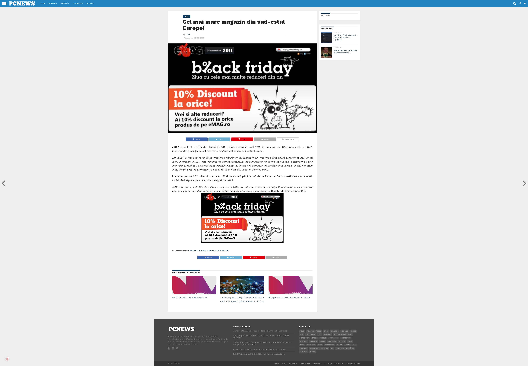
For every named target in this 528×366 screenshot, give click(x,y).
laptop (342, 341)
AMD (350, 334)
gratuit (303, 352)
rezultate (214, 251)
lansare (303, 348)
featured (311, 345)
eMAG (205, 251)
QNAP (350, 341)
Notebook (304, 338)
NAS (354, 345)
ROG (319, 334)
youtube (303, 341)
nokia (347, 345)
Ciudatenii (329, 345)
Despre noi (305, 364)
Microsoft (345, 338)
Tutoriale (78, 3)
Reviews (65, 3)
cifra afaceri (195, 251)
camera (324, 348)
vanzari (224, 251)
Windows (332, 341)
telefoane (310, 334)
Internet (327, 334)
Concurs (340, 348)
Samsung (335, 331)
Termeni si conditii (333, 364)
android (345, 331)
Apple (322, 341)
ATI (332, 348)
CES (336, 338)
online (339, 345)
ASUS (302, 331)
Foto (320, 345)
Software (314, 348)
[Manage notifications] (7, 359)
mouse (312, 352)
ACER (302, 345)
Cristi (187, 34)
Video (318, 331)
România (350, 348)
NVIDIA (314, 338)
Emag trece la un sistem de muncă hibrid (289, 297)
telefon (310, 331)
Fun (301, 334)
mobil (353, 331)
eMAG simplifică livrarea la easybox (189, 297)
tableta (313, 341)
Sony (330, 338)
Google (322, 338)
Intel (326, 331)
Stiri (42, 3)
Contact (317, 364)
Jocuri (89, 3)
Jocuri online (340, 334)
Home (276, 364)
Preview (53, 3)
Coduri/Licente (353, 364)
